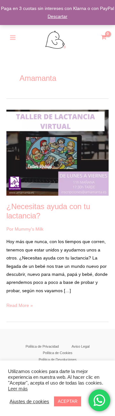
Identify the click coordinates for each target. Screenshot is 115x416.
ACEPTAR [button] (67, 401)
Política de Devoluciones (58, 359)
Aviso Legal (80, 346)
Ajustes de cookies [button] (29, 401)
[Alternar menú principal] (12, 37)
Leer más (18, 388)
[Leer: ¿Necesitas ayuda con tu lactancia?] (57, 152)
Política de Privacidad (42, 346)
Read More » (19, 304)
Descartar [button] (57, 16)
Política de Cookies (58, 353)
